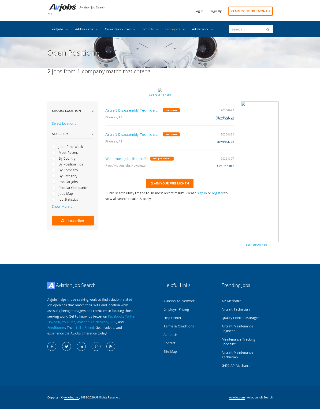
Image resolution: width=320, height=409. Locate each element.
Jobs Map (65, 193)
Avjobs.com (237, 397)
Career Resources (118, 29)
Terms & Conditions (179, 326)
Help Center (172, 317)
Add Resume (84, 29)
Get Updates (225, 166)
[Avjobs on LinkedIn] (81, 346)
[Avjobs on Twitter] (66, 346)
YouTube (68, 322)
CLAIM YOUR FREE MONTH (250, 11)
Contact (169, 343)
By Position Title (70, 164)
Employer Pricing (176, 309)
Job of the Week (70, 146)
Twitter (130, 316)
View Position (225, 118)
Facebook (115, 316)
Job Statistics (68, 199)
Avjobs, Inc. (71, 397)
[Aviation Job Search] (62, 7)
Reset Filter (75, 220)
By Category (67, 176)
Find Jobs (57, 29)
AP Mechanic (231, 301)
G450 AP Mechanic (236, 365)
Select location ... (64, 123)
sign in (202, 193)
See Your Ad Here (160, 94)
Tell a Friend (84, 327)
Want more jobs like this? (125, 158)
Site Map (170, 351)
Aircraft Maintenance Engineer (237, 328)
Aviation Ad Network (92, 322)
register (217, 193)
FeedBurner (56, 327)
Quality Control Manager (240, 317)
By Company (68, 170)
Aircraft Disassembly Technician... (131, 110)
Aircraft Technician (236, 309)
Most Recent (68, 152)
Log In (199, 11)
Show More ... (62, 206)
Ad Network (200, 29)
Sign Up (216, 11)
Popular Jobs (68, 182)
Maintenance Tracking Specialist (238, 341)
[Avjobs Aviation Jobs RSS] (110, 346)
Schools (148, 29)
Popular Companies (73, 187)
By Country (66, 158)
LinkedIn (53, 322)
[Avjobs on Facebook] (51, 346)
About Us (171, 334)
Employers (172, 29)
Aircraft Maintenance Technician (237, 354)
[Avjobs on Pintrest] (96, 346)
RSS (113, 322)
